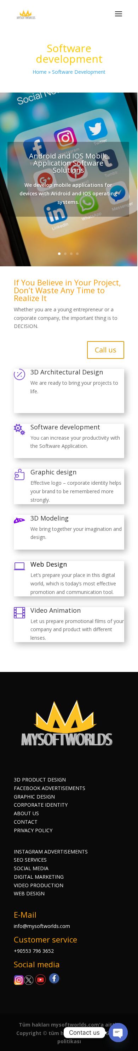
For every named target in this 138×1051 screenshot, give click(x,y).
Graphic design (53, 472)
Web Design (48, 564)
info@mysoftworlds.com (42, 926)
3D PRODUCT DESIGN (40, 779)
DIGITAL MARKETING (39, 876)
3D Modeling (49, 518)
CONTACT (26, 821)
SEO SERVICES (30, 859)
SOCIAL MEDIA (31, 868)
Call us (105, 350)
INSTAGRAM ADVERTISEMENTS (51, 851)
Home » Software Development (69, 71)
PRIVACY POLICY (33, 830)
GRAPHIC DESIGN (34, 796)
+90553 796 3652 (34, 950)
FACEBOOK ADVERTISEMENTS (49, 788)
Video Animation (55, 610)
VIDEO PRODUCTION (38, 885)
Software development (65, 427)
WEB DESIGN (29, 893)
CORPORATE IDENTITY (41, 804)
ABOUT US (26, 813)
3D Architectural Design (66, 372)
